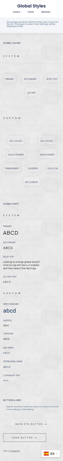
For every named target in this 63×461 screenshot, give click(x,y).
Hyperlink (15, 450)
